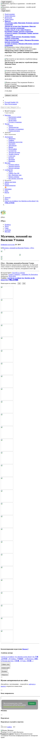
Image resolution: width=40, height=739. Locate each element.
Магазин (7, 231)
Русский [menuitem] (7, 102)
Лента (7, 226)
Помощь (4, 732)
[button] (10, 14)
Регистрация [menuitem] (12, 104)
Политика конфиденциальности (20, 735)
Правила (17, 734)
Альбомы (8, 230)
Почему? (25, 649)
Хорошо (31, 703)
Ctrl (19, 283)
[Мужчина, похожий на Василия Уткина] (17, 248)
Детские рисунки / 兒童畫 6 (12, 661)
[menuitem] (17, 102)
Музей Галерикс (10, 111)
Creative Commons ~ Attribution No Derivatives (23, 274)
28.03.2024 (12, 276)
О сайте (14, 732)
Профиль (8, 224)
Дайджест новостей (11, 95)
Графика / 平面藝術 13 (18, 659)
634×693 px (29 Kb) (18, 273)
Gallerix (9, 727)
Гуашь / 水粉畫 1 (27, 661)
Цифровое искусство (8, 244)
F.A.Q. (9, 732)
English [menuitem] (13, 102)
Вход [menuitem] (6, 104)
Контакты (20, 732)
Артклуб (10, 133)
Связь (6, 228)
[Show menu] (13, 2)
